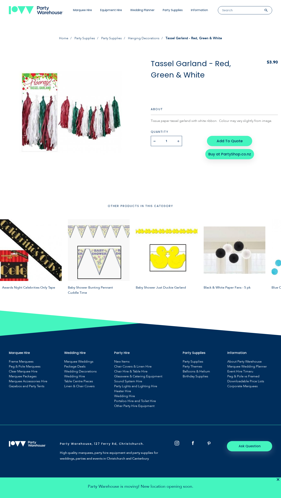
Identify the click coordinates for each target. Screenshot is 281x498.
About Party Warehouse (244, 362)
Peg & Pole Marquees (25, 367)
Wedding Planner (142, 10)
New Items (122, 362)
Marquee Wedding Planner (247, 367)
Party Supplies (173, 10)
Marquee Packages (23, 376)
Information (199, 10)
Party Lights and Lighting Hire (135, 386)
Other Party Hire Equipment (134, 406)
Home (63, 38)
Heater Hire (122, 391)
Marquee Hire (82, 10)
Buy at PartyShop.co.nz (229, 154)
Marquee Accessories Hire (28, 381)
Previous (6, 256)
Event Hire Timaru (240, 371)
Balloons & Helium (196, 371)
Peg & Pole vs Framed (243, 376)
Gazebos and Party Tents (26, 386)
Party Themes (192, 367)
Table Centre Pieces (78, 381)
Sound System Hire (128, 381)
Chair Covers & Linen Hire (133, 367)
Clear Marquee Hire (23, 371)
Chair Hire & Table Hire (130, 371)
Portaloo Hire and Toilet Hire (135, 401)
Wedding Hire (74, 376)
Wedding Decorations (80, 371)
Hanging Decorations (143, 38)
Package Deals (75, 367)
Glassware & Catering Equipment (138, 376)
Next (275, 256)
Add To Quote (230, 140)
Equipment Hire (111, 10)
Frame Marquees (21, 362)
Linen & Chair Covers (79, 386)
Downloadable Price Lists (245, 381)
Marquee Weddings (78, 362)
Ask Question (250, 446)
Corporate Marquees (242, 386)
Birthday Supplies (195, 376)
